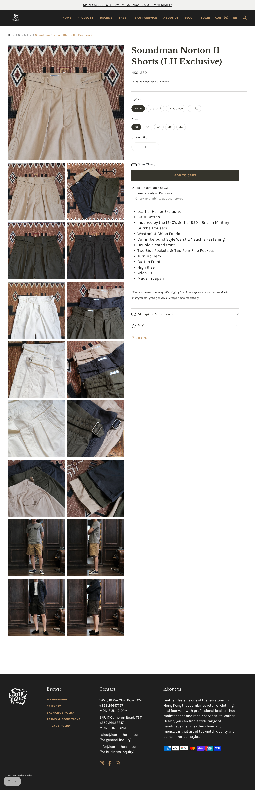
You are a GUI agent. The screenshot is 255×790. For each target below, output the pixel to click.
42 (170, 127)
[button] (244, 17)
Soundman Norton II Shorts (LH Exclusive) (63, 35)
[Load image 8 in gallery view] (95, 369)
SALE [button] (122, 17)
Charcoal (155, 108)
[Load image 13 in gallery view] (36, 547)
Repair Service (145, 17)
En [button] (235, 17)
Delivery (54, 706)
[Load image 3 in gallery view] (36, 250)
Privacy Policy (59, 726)
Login (205, 17)
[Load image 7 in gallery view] (36, 369)
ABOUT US (170, 17)
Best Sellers (25, 35)
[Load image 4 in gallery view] (95, 250)
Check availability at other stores (159, 198)
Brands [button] (106, 17)
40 (158, 127)
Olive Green (176, 108)
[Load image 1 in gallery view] (36, 191)
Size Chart (146, 164)
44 (181, 127)
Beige (138, 108)
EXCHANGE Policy (61, 712)
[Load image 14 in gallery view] (95, 547)
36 (136, 127)
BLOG (189, 17)
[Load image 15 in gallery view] (36, 607)
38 (147, 127)
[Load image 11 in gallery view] (36, 488)
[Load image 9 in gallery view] (36, 428)
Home (66, 17)
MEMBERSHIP (57, 699)
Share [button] (141, 338)
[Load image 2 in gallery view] (95, 191)
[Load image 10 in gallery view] (95, 428)
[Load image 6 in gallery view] (95, 310)
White (194, 108)
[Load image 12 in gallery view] (95, 488)
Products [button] (86, 17)
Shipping (137, 81)
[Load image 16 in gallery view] (95, 607)
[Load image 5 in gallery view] (36, 310)
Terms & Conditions (64, 719)
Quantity (139, 137)
